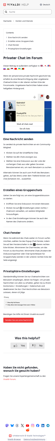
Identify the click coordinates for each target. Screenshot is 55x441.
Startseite (7, 21)
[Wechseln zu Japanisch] (45, 66)
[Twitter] (22, 425)
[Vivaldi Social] (7, 425)
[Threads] (17, 425)
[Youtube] (27, 425)
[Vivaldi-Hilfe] (16, 4)
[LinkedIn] (43, 425)
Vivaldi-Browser (14, 439)
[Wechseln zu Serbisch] (12, 69)
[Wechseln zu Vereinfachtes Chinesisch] (15, 69)
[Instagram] (32, 425)
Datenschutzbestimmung (34, 439)
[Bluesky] (12, 425)
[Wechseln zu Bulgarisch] (8, 69)
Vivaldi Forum (9, 379)
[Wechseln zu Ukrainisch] (19, 69)
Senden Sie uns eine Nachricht (18, 320)
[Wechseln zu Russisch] (4, 69)
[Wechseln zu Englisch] (41, 66)
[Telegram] (48, 425)
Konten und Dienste (24, 21)
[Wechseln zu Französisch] (49, 66)
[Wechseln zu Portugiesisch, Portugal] (23, 69)
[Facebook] (37, 425)
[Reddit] (27, 430)
